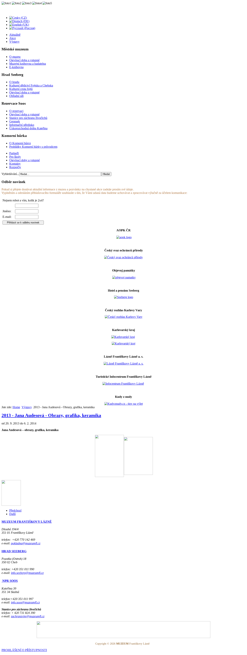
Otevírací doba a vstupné (24, 60)
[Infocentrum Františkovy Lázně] (123, 383)
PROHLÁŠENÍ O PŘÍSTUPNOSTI (24, 650)
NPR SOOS (10, 580)
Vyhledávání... (10, 174)
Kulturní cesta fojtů (21, 89)
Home (16, 407)
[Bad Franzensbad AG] (123, 363)
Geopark (14, 121)
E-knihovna (16, 67)
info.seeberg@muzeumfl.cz (27, 572)
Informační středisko (21, 124)
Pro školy (15, 156)
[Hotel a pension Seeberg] (123, 297)
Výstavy (14, 41)
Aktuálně (14, 34)
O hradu (14, 82)
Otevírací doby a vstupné (24, 160)
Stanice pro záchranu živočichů (28, 118)
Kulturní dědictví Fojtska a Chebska (31, 85)
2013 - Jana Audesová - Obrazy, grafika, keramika (51, 415)
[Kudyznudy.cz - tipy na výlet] (123, 403)
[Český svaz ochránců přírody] (123, 257)
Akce (12, 38)
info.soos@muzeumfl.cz (25, 602)
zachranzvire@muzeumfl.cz (27, 616)
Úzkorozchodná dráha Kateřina (28, 128)
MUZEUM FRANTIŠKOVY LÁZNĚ (27, 521)
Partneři (14, 153)
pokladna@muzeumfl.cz (25, 543)
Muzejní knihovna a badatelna (27, 63)
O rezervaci (16, 111)
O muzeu (14, 56)
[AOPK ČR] (124, 237)
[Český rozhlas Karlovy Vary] (123, 316)
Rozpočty (15, 167)
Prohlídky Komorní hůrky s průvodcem (33, 146)
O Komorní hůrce (20, 143)
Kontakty (15, 163)
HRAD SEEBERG (14, 551)
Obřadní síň (16, 96)
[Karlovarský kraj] (123, 337)
